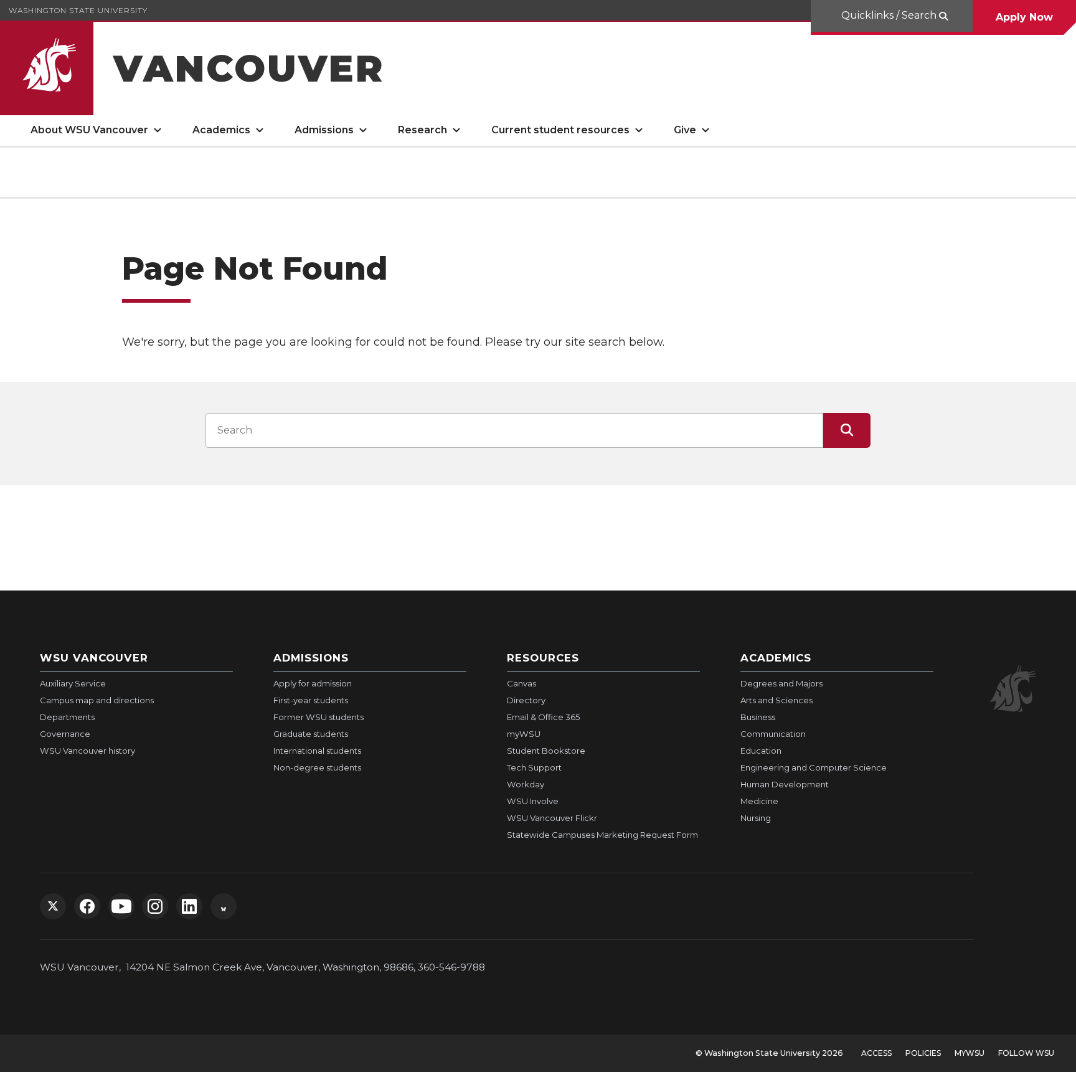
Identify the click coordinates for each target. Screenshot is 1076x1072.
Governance (65, 734)
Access (876, 1053)
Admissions (324, 130)
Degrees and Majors (781, 683)
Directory (526, 700)
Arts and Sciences (776, 700)
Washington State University (78, 10)
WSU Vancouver (94, 658)
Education (760, 751)
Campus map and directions (97, 700)
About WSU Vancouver (89, 130)
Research (422, 130)
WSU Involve (533, 801)
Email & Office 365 (543, 717)
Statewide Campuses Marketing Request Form (602, 835)
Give (685, 130)
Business (757, 717)
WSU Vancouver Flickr (552, 818)
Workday (525, 784)
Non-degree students (317, 767)
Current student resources (560, 130)
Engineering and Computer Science (813, 767)
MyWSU (969, 1053)
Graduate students (310, 734)
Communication (773, 734)
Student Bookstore (546, 751)
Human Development (784, 784)
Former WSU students (318, 717)
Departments (67, 717)
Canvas (521, 683)
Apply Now (1024, 17)
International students (317, 751)
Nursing (755, 818)
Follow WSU (1026, 1053)
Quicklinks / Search (889, 15)
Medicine (759, 801)
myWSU (523, 734)
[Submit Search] (847, 430)
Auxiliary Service (73, 683)
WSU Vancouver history (87, 751)
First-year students (310, 700)
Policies (923, 1053)
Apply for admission (312, 683)
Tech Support (534, 767)
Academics (221, 130)
